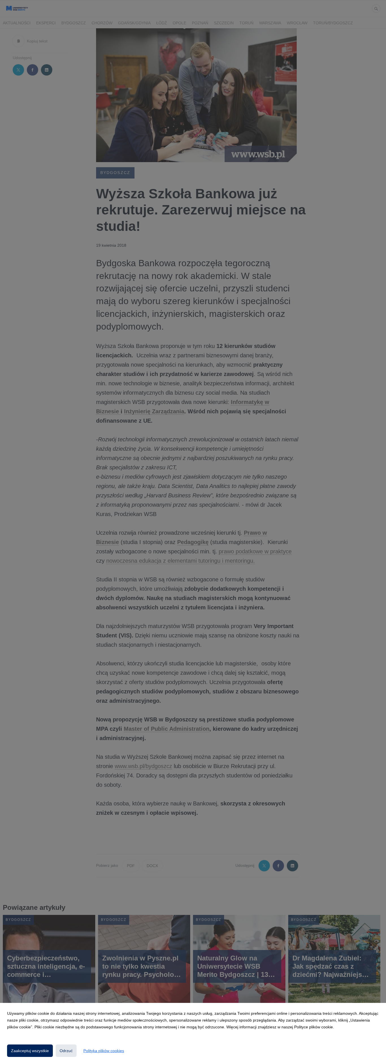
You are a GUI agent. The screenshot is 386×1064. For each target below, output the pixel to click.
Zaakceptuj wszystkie (30, 1050)
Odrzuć (66, 1050)
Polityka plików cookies (103, 1050)
